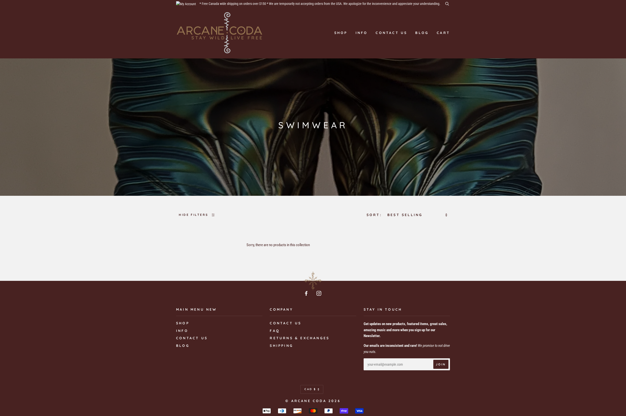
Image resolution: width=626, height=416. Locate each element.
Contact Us (285, 323)
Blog (422, 33)
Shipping (281, 345)
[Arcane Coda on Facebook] (307, 294)
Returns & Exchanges (299, 338)
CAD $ (310, 389)
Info (362, 33)
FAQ (275, 330)
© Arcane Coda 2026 (313, 401)
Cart (443, 33)
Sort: (375, 215)
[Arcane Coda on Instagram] (319, 294)
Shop (340, 33)
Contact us (391, 33)
